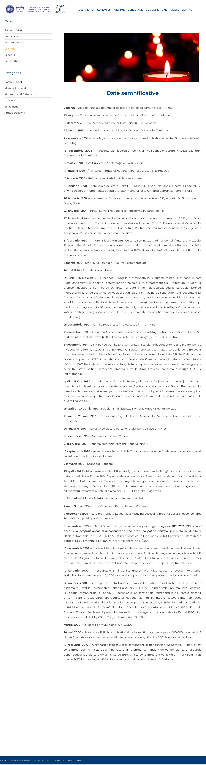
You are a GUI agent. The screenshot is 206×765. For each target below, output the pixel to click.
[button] (197, 9)
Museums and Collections (20, 94)
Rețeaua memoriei (16, 36)
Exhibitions (11, 106)
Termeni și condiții (42, 760)
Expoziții (10, 54)
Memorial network (16, 88)
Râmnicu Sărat (13, 30)
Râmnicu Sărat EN (15, 82)
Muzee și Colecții (15, 42)
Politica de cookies (63, 760)
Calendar (10, 48)
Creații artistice (13, 61)
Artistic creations (15, 112)
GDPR (78, 760)
